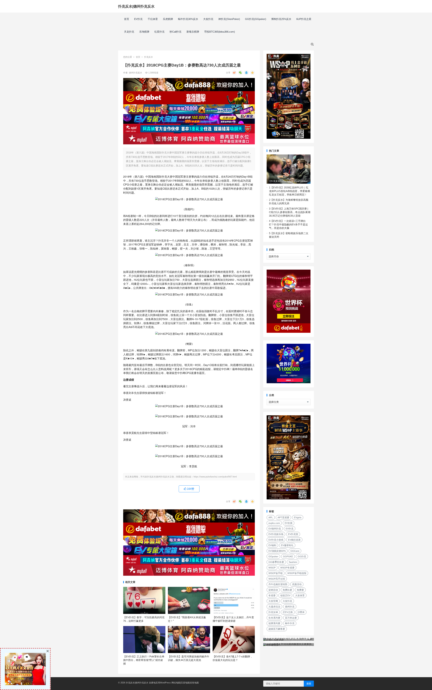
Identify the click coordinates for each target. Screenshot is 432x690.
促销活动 (273, 590)
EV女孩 (288, 523)
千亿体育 (153, 19)
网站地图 (175, 682)
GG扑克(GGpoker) (255, 19)
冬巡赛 (272, 595)
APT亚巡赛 (283, 517)
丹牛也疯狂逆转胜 (277, 584)
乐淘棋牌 (144, 31)
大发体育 (300, 595)
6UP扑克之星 (303, 19)
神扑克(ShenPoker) (229, 19)
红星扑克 (159, 31)
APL (270, 517)
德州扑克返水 (136, 72)
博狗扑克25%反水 (281, 19)
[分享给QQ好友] (246, 72)
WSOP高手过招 (276, 578)
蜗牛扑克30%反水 (188, 19)
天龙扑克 (129, 31)
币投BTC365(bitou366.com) (219, 31)
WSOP (272, 567)
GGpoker (273, 556)
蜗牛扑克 (289, 623)
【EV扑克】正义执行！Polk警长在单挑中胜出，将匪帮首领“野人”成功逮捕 (143, 660)
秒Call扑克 (175, 31)
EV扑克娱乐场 (275, 534)
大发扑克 (208, 19)
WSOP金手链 (275, 573)
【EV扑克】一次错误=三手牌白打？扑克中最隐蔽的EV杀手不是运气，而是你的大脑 (288, 224)
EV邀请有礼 (287, 545)
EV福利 (272, 545)
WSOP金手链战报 (296, 573)
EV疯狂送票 (294, 539)
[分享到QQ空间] (252, 72)
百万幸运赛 (291, 617)
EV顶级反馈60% (277, 551)
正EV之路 (288, 612)
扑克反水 (148, 57)
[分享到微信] (240, 72)
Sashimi (293, 562)
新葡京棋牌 (192, 31)
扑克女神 (273, 612)
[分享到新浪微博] (234, 72)
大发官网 (273, 601)
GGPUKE (288, 556)
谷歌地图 (194, 682)
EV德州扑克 (274, 528)
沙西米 (301, 612)
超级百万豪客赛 (276, 629)
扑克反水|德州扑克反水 (136, 6)
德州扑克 (289, 606)
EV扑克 (138, 19)
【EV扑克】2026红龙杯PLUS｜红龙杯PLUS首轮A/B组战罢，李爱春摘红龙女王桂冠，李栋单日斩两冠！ (289, 191)
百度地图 (185, 682)
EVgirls (297, 517)
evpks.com (274, 523)
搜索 (308, 683)
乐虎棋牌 (168, 19)
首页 (126, 19)
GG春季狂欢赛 (276, 562)
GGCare (294, 551)
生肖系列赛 (274, 617)
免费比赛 (287, 590)
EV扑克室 (293, 534)
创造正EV (285, 595)
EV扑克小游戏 (275, 539)
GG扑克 (302, 556)
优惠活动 (297, 584)
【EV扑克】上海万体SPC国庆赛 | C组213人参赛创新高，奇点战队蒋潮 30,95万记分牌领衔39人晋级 (289, 212)
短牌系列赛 (274, 623)
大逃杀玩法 (274, 606)
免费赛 (300, 590)
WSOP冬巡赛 (287, 567)
